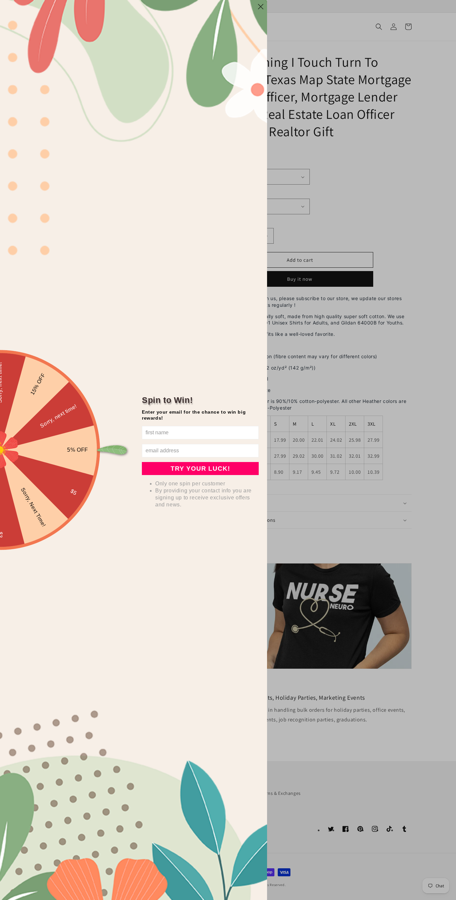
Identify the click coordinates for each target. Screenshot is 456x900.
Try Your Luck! (200, 468)
